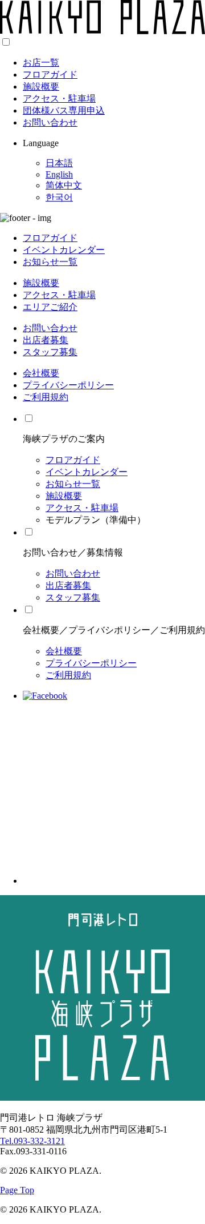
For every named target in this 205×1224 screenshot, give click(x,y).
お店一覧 (41, 62)
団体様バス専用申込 (64, 110)
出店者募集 (45, 340)
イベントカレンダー (64, 250)
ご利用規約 (45, 397)
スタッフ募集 (50, 352)
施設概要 (41, 86)
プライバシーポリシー (68, 385)
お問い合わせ (50, 122)
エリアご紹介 (50, 307)
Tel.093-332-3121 (32, 1141)
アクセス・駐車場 (59, 98)
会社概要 (41, 373)
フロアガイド (50, 74)
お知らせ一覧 (50, 262)
